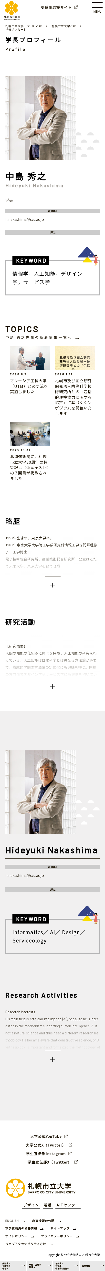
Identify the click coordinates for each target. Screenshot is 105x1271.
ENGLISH (12, 1220)
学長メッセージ (16, 29)
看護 (48, 1204)
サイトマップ (60, 1228)
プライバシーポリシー (57, 1236)
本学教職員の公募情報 (21, 1228)
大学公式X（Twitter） (46, 1145)
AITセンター (68, 1204)
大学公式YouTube (46, 1136)
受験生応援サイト (56, 7)
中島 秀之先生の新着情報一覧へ (38, 337)
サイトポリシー (16, 1236)
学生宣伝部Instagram (46, 1153)
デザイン (31, 1204)
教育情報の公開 (43, 1220)
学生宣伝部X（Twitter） (50, 1162)
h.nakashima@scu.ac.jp (24, 219)
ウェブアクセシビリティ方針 (25, 1244)
